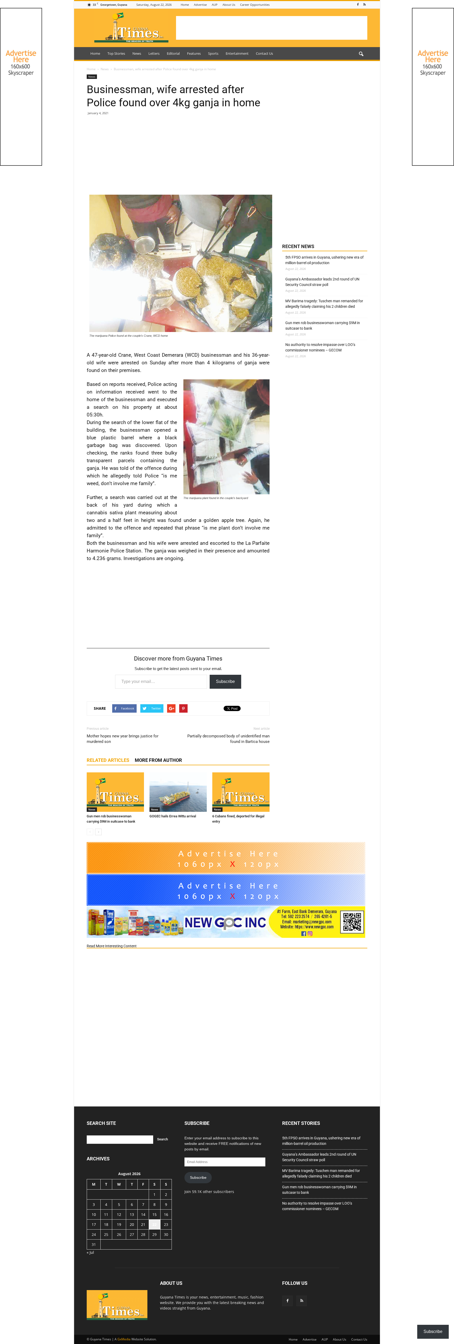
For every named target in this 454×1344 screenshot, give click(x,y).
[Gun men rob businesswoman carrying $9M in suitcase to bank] (115, 792)
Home (185, 5)
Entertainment (237, 53)
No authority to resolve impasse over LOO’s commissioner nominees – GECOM (320, 347)
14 (143, 1214)
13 (132, 1214)
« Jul (90, 1252)
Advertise (200, 5)
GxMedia (124, 1339)
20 (132, 1224)
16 (166, 1214)
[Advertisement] (271, 28)
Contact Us (264, 53)
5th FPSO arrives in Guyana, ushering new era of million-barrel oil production (324, 260)
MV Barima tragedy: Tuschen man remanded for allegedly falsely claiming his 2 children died (324, 304)
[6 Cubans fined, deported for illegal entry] (241, 792)
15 (154, 1214)
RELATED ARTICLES (108, 760)
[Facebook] (358, 4)
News (136, 53)
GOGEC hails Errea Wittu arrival (172, 816)
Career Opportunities (255, 5)
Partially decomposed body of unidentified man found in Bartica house (228, 739)
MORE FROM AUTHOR (158, 760)
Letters (153, 53)
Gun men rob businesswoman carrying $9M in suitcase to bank (322, 325)
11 (106, 1214)
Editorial (173, 53)
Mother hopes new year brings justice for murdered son (122, 739)
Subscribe (225, 681)
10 (94, 1214)
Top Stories (116, 53)
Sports (213, 53)
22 (154, 1224)
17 (94, 1224)
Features (194, 53)
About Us (229, 5)
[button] (361, 54)
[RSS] (364, 4)
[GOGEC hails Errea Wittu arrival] (178, 792)
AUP (215, 5)
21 (143, 1224)
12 (119, 1214)
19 (119, 1224)
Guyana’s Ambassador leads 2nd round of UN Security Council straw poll (322, 282)
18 (106, 1224)
